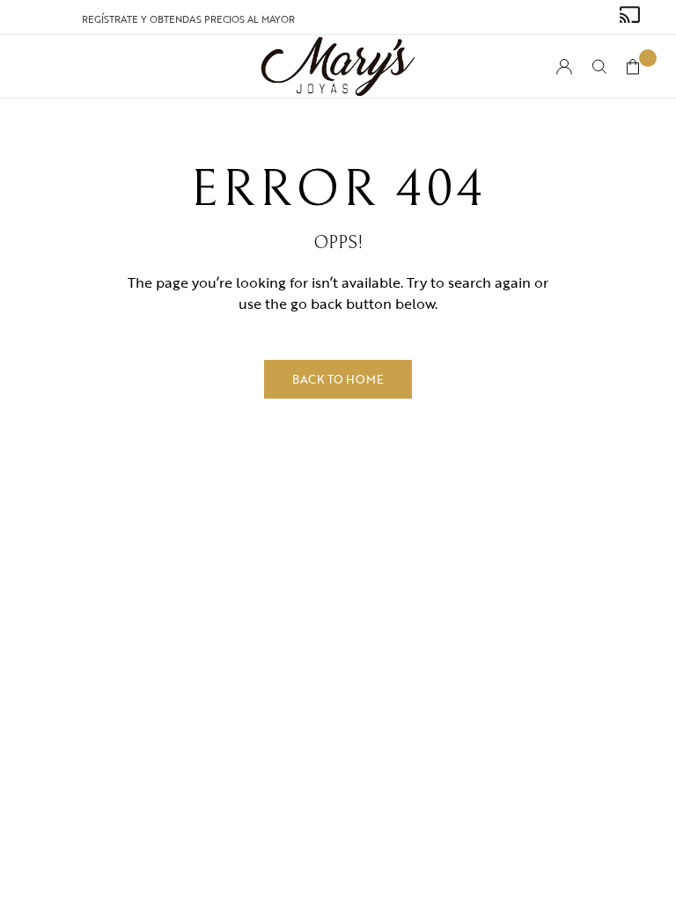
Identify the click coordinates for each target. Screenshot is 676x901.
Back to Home (338, 379)
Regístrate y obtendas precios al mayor (188, 19)
